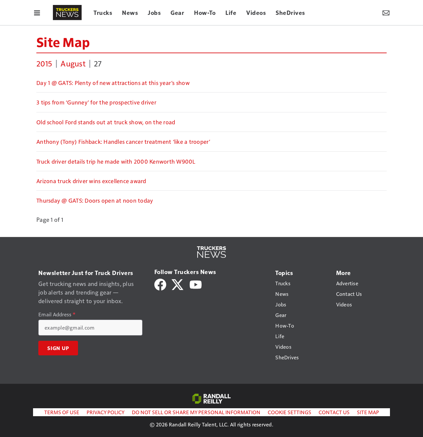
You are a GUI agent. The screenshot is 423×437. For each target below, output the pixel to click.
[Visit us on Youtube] (196, 283)
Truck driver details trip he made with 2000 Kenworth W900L (116, 161)
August (73, 63)
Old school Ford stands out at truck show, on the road (105, 122)
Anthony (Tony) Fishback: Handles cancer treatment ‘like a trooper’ (123, 141)
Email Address (56, 314)
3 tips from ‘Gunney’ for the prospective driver (96, 102)
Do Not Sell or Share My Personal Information (196, 412)
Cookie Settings (289, 412)
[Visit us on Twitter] (178, 283)
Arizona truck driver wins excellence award (91, 180)
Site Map (63, 41)
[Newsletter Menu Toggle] (386, 12)
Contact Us (334, 412)
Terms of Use (61, 412)
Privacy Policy (106, 412)
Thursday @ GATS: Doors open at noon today (94, 200)
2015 (44, 63)
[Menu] (37, 12)
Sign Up (58, 348)
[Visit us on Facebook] (160, 283)
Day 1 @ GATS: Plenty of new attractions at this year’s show (113, 82)
